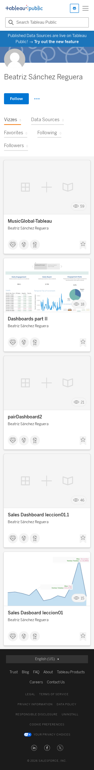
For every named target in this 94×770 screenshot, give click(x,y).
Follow (16, 98)
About (48, 672)
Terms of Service (54, 694)
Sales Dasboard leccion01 (35, 613)
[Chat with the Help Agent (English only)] (74, 8)
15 (82, 598)
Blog (25, 672)
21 (82, 402)
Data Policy (66, 704)
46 (82, 500)
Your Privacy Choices (52, 734)
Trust (14, 672)
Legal (30, 694)
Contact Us (56, 682)
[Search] (10, 22)
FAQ (36, 672)
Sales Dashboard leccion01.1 (38, 515)
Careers (36, 682)
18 (82, 304)
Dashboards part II (28, 319)
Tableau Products (71, 672)
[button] (34, 748)
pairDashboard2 (25, 417)
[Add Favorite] (83, 245)
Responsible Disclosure (37, 714)
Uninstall (70, 714)
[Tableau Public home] (24, 8)
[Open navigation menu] (85, 8)
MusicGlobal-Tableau (30, 221)
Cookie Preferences (47, 724)
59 (82, 206)
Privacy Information (35, 704)
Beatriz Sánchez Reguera (28, 228)
